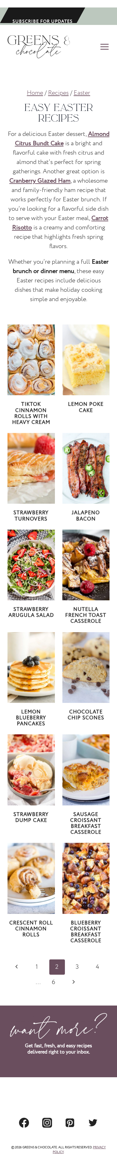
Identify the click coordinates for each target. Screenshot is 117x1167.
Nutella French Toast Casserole (85, 615)
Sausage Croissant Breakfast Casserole (85, 823)
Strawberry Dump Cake (31, 817)
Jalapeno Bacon (86, 515)
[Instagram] (47, 1123)
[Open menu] (103, 46)
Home (35, 93)
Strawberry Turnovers (31, 515)
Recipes (58, 93)
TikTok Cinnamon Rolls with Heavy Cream (31, 413)
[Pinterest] (70, 1123)
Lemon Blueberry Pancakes (31, 718)
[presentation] (31, 359)
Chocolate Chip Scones (86, 715)
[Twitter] (93, 1123)
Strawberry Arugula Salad (31, 612)
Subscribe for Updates (42, 20)
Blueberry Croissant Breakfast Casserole (85, 932)
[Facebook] (24, 1123)
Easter (82, 93)
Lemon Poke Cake (86, 407)
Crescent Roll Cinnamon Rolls (31, 929)
